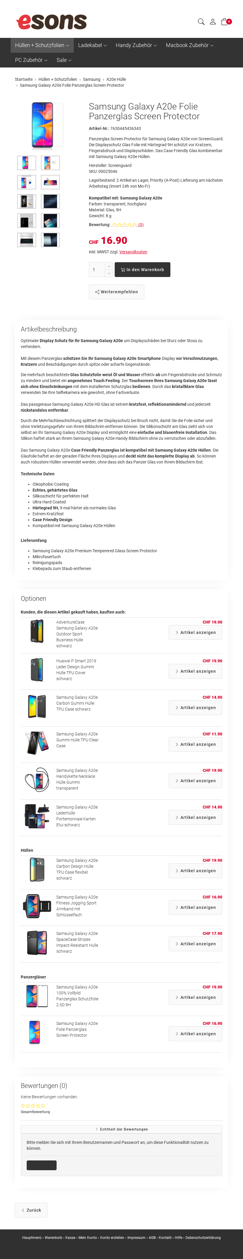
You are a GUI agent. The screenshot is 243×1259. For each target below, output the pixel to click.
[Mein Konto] (213, 23)
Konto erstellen (112, 1238)
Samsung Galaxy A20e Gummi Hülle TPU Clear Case (77, 740)
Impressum (136, 1238)
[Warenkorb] (224, 22)
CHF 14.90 (212, 697)
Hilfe (178, 1238)
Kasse (70, 1238)
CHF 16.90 (212, 897)
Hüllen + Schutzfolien (39, 45)
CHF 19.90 (212, 622)
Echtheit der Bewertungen (123, 1129)
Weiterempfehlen (119, 291)
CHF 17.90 (212, 933)
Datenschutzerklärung (203, 1238)
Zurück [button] (33, 1210)
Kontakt (165, 1238)
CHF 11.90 (212, 734)
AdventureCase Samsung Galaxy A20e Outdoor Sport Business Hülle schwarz (77, 634)
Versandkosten (133, 251)
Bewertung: (100, 224)
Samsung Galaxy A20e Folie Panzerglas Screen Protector (77, 1029)
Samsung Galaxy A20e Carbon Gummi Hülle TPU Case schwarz (77, 703)
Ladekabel (90, 45)
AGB (152, 1238)
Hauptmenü (31, 1238)
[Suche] (201, 22)
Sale (62, 60)
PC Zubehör (29, 60)
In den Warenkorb (144, 269)
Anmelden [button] (43, 1165)
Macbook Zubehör (187, 45)
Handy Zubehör (134, 45)
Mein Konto (88, 1238)
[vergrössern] (47, 126)
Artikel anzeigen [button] (197, 632)
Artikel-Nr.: (99, 128)
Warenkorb (54, 1238)
